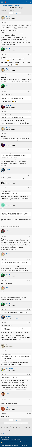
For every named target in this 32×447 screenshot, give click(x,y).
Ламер (8, 169)
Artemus (8, 105)
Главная (26, 441)
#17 (30, 351)
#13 (30, 280)
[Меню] (2, 2)
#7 (30, 150)
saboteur (8, 204)
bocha (7, 393)
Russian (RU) (5, 437)
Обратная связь (5, 439)
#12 (30, 259)
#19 (30, 399)
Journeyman (9, 368)
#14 (30, 293)
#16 (30, 322)
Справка (21, 441)
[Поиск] (30, 2)
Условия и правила (15, 439)
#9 (30, 188)
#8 (30, 175)
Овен (7, 230)
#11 (30, 236)
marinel (8, 48)
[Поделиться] (28, 23)
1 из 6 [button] (11, 13)
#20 (30, 413)
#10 (30, 210)
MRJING (4, 10)
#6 (30, 133)
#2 (30, 54)
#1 (30, 22)
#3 (30, 75)
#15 (30, 309)
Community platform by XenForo (14, 445)
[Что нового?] (26, 2)
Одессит (8, 182)
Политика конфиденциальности (9, 441)
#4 (30, 91)
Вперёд (16, 13)
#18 (30, 374)
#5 (30, 111)
